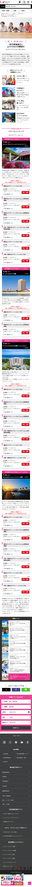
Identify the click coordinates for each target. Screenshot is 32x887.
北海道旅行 (5, 781)
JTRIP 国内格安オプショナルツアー (13, 836)
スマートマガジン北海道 (10, 850)
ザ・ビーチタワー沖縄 (9, 273)
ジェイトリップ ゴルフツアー (11, 817)
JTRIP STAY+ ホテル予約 (10, 832)
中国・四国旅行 (6, 796)
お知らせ (6, 761)
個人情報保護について (23, 753)
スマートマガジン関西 (9, 858)
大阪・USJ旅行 (6, 804)
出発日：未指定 (5, 10)
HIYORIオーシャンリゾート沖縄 (13, 477)
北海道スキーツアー (9, 821)
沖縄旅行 (4, 776)
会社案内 (6, 753)
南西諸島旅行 (6, 791)
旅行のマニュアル (8, 866)
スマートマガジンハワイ (10, 862)
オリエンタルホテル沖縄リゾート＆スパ (15, 345)
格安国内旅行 (6, 772)
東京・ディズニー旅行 (8, 800)
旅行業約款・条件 (21, 757)
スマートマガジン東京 (9, 854)
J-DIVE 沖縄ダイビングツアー (11, 813)
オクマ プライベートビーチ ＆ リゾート (15, 144)
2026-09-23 (13, 712)
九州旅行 (4, 786)
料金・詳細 (25, 192)
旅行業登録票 (7, 757)
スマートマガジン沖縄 (9, 846)
